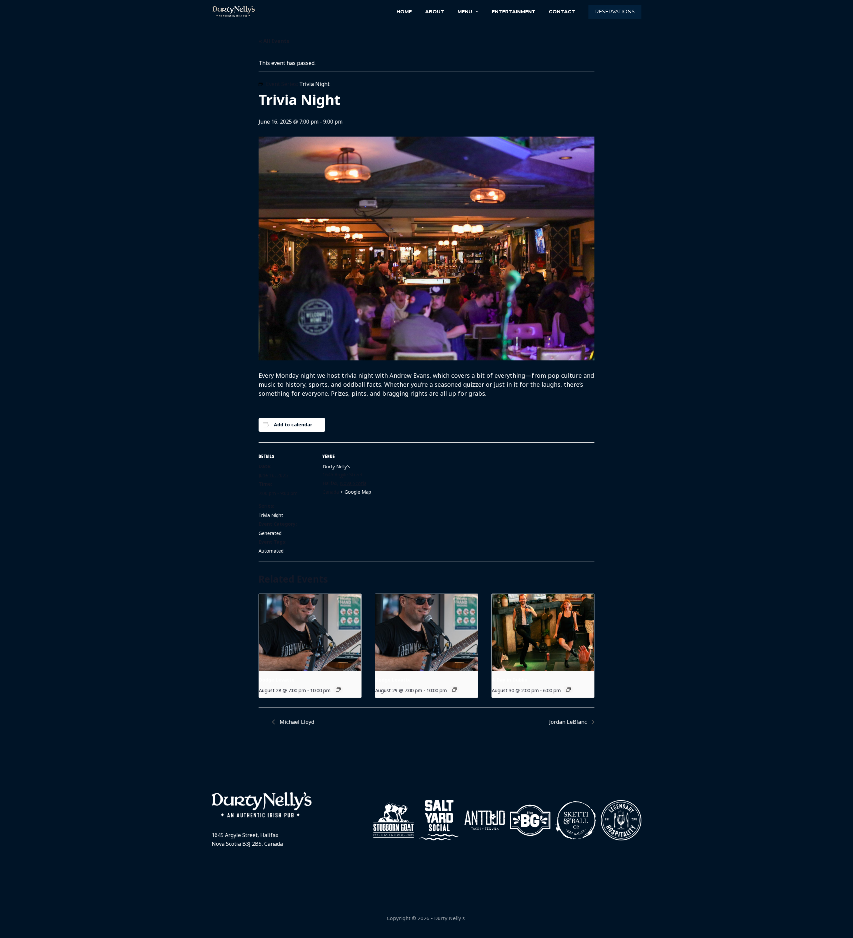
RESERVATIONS (615, 11)
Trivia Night (271, 515)
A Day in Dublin (509, 680)
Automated (271, 551)
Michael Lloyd (296, 721)
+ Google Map (355, 492)
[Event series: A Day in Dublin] (568, 690)
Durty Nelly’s (336, 466)
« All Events (274, 41)
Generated (270, 533)
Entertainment (513, 12)
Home (404, 12)
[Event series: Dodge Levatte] (338, 690)
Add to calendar (293, 424)
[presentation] (310, 632)
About (434, 12)
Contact (562, 12)
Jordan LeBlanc (568, 721)
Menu (464, 12)
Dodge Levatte (277, 680)
